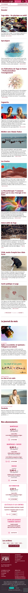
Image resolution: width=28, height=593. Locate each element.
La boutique (3, 573)
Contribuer (3, 576)
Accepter (12, 587)
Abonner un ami (18, 557)
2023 (16, 543)
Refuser (17, 587)
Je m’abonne (14, 439)
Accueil (2, 7)
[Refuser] (26, 586)
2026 (4, 543)
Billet (2, 406)
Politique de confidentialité (14, 590)
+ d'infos (14, 514)
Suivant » (21, 312)
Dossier (6, 7)
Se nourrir (4, 343)
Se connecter (18, 559)
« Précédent (7, 312)
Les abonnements (19, 556)
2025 (8, 543)
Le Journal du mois (22, 4)
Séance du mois (5, 376)
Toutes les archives (14, 545)
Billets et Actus (8, 406)
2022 (20, 543)
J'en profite (14, 532)
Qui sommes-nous (5, 571)
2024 (12, 543)
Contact (2, 574)
